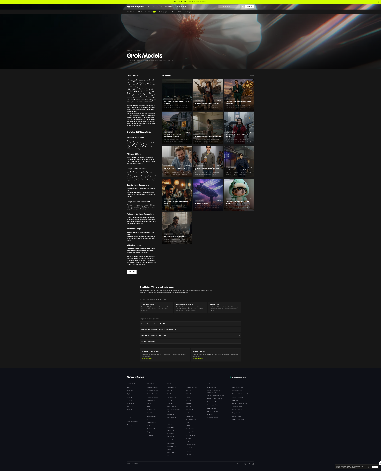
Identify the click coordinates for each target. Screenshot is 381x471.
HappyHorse (170, 443)
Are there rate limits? (190, 341)
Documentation (151, 416)
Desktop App (163, 12)
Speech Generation (238, 419)
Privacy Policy (132, 425)
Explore (150, 6)
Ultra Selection (212, 418)
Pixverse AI (189, 454)
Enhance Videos (237, 410)
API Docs (132, 272)
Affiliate (150, 435)
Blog (148, 425)
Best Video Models (213, 402)
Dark (240, 464)
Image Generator (152, 387)
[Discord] (249, 464)
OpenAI (188, 397)
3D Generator (151, 400)
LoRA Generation (237, 387)
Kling (187, 422)
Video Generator (152, 391)
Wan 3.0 (169, 394)
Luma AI (169, 421)
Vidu (187, 441)
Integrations (151, 422)
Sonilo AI (170, 427)
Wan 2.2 (188, 406)
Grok (168, 456)
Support (149, 432)
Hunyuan (188, 438)
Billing (180, 12)
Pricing (159, 6)
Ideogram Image (191, 445)
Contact (129, 410)
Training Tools (237, 406)
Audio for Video (212, 411)
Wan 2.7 (169, 449)
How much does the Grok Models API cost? (190, 324)
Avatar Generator (152, 394)
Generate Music (237, 391)
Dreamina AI (189, 410)
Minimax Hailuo (191, 419)
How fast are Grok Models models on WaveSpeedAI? (190, 329)
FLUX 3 (169, 403)
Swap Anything (211, 408)
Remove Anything (237, 397)
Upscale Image (236, 416)
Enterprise (169, 6)
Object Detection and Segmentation (214, 391)
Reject (369, 467)
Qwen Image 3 (171, 406)
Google (188, 425)
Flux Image (189, 416)
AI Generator (150, 12)
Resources (180, 6)
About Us (130, 406)
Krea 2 (169, 391)
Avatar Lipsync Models (239, 403)
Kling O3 (188, 394)
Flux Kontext (190, 429)
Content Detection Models (215, 395)
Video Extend (211, 387)
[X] (253, 464)
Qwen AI (188, 451)
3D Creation (236, 400)
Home (128, 387)
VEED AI (169, 400)
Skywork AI (170, 430)
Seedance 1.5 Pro (191, 387)
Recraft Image (190, 448)
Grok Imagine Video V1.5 (173, 410)
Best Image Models (213, 405)
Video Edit (210, 414)
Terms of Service (132, 421)
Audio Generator (152, 397)
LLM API (149, 413)
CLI (148, 419)
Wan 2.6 (188, 391)
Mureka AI (170, 433)
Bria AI (169, 424)
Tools (149, 403)
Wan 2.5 (188, 400)
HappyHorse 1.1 (172, 418)
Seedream (188, 403)
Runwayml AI (189, 432)
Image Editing (236, 413)
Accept (375, 467)
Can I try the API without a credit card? (190, 335)
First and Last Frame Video (241, 394)
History (129, 397)
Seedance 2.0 (171, 446)
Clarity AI (170, 437)
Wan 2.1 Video (190, 435)
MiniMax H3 (170, 414)
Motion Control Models (214, 398)
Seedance (188, 413)
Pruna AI (170, 440)
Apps (148, 406)
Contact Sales (151, 429)
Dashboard (130, 12)
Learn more (353, 468)
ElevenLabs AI (172, 387)
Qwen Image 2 (171, 452)
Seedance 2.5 (171, 397)
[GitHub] (245, 464)
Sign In (249, 6)
